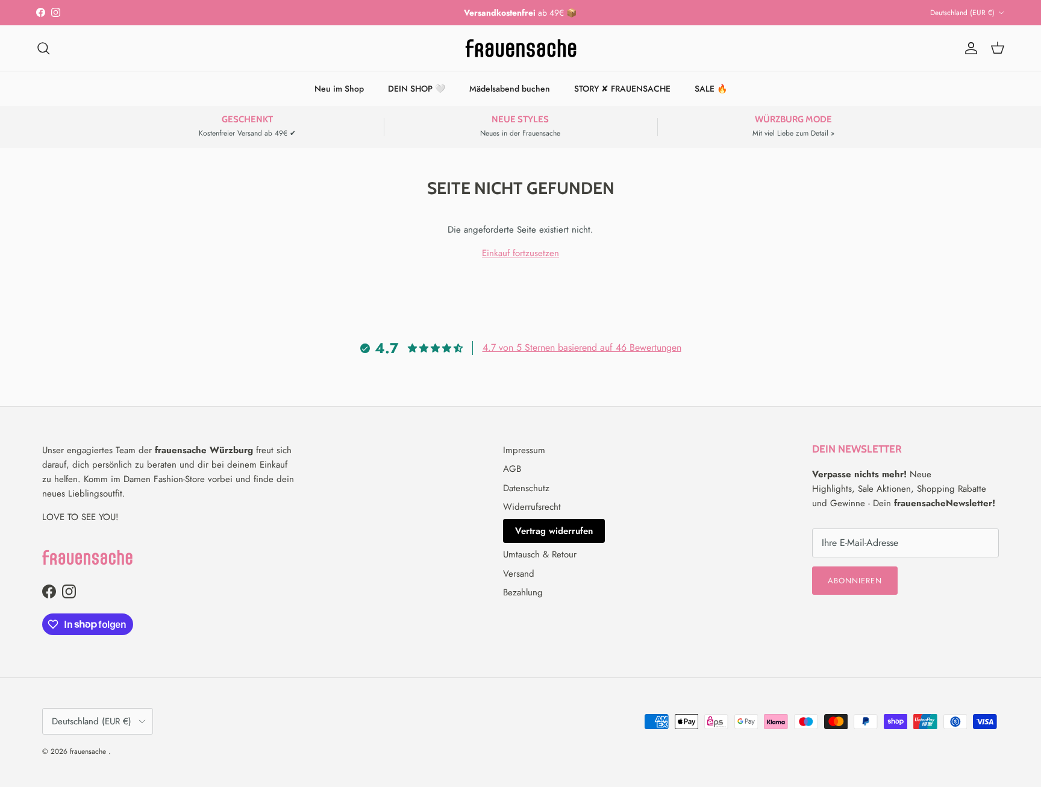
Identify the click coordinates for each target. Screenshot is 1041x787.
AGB (512, 468)
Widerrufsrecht (532, 506)
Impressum (524, 450)
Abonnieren (855, 580)
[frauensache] (521, 48)
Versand (518, 573)
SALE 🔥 (711, 89)
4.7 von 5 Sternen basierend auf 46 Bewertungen (582, 347)
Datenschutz (526, 488)
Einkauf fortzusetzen (520, 253)
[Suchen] (43, 48)
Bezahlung (523, 592)
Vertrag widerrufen (554, 531)
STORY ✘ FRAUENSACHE (622, 89)
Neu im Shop (339, 89)
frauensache (89, 751)
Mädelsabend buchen (509, 89)
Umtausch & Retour (540, 554)
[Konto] (968, 48)
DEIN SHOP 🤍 (416, 89)
